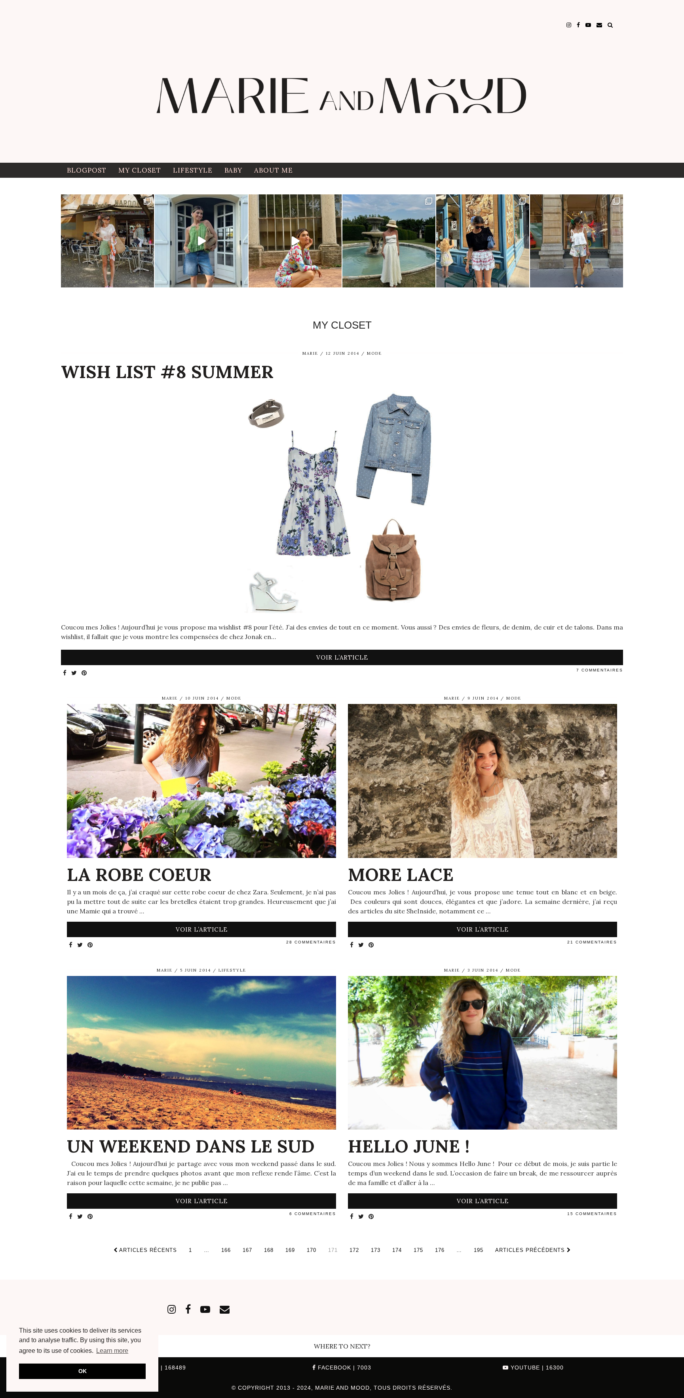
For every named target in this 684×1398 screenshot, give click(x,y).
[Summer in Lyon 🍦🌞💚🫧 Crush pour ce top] (107, 240)
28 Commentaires (311, 942)
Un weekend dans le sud (191, 1146)
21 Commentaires (592, 942)
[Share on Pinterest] (84, 673)
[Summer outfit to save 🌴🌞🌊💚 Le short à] (576, 240)
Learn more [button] (112, 1350)
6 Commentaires (312, 1214)
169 (290, 1250)
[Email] (599, 25)
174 (397, 1250)
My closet (139, 170)
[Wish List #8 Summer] (342, 502)
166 (226, 1250)
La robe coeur (139, 874)
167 (247, 1250)
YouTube (536, 1367)
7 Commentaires (599, 670)
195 (478, 1250)
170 (311, 1250)
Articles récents (147, 1250)
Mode (374, 353)
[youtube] (588, 25)
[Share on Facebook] (65, 673)
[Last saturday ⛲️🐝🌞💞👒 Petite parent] (388, 240)
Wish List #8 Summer (167, 371)
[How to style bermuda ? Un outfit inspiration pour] (201, 240)
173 (375, 1250)
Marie (310, 353)
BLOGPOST (86, 170)
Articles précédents (531, 1250)
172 (354, 1250)
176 (440, 1250)
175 (418, 1250)
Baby (233, 170)
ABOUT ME (273, 170)
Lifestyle (193, 170)
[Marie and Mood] (342, 81)
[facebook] (578, 25)
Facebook (343, 1367)
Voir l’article (342, 657)
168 (269, 1250)
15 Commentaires (592, 1214)
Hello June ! (408, 1146)
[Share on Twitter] (74, 673)
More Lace (401, 874)
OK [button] (82, 1371)
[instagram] (568, 25)
